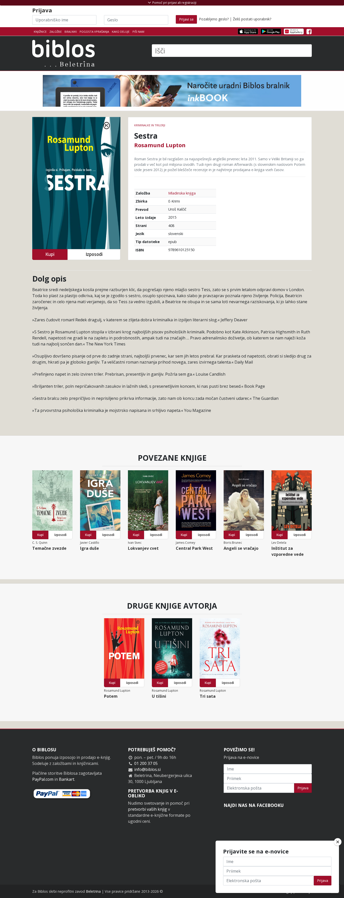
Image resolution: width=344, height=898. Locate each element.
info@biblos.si (147, 769)
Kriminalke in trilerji (149, 125)
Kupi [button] (49, 254)
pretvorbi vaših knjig (147, 809)
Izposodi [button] (94, 254)
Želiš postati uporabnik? (252, 19)
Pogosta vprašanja (94, 31)
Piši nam (138, 31)
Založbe (55, 31)
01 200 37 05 (146, 763)
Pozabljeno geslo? (214, 19)
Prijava (302, 788)
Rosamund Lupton (160, 145)
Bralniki (70, 31)
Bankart (66, 779)
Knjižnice (40, 31)
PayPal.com (42, 779)
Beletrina (93, 891)
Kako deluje (120, 31)
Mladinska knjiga (182, 193)
